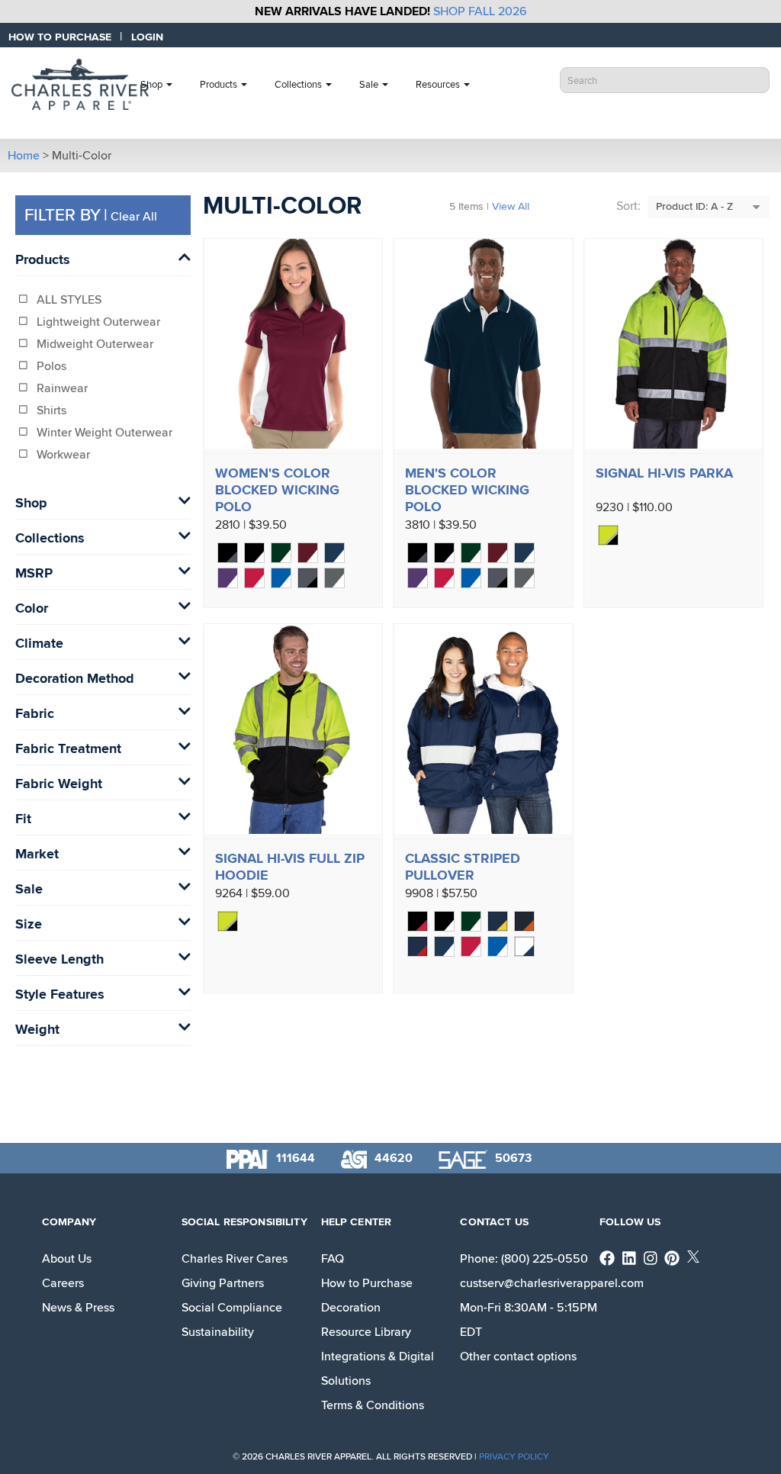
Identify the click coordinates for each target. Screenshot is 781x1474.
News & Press (78, 1307)
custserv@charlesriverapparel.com (552, 1283)
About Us (67, 1258)
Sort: (628, 206)
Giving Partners (223, 1283)
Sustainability (218, 1332)
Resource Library (366, 1332)
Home (24, 155)
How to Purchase (367, 1283)
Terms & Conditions (372, 1405)
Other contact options (518, 1356)
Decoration (351, 1307)
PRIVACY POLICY (514, 1457)
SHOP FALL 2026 (480, 11)
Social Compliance (232, 1307)
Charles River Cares (235, 1258)
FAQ (332, 1258)
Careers (63, 1283)
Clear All (134, 216)
